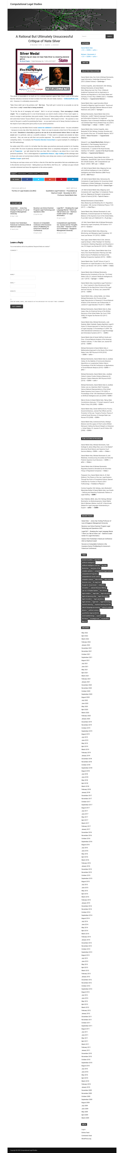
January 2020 (86, 719)
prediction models (33, 173)
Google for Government (89, 585)
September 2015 (87, 878)
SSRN (101, 125)
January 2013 (86, 977)
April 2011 (85, 1041)
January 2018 (86, 792)
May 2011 (85, 1038)
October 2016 (86, 838)
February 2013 (86, 973)
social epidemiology (88, 616)
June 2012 (85, 998)
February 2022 (86, 642)
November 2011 (87, 1020)
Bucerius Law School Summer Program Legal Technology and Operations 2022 (44, 210)
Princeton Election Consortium (44, 140)
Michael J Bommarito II (88, 54)
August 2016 (86, 845)
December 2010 (87, 1053)
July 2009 (85, 1105)
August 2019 (86, 734)
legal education (105, 593)
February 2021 (86, 679)
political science (22, 173)
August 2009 (86, 1102)
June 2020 (85, 703)
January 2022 (86, 645)
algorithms (97, 560)
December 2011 (87, 1016)
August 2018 (86, 771)
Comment (56, 45)
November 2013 (87, 946)
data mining (98, 579)
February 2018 (86, 789)
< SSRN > (89, 50)
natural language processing (91, 607)
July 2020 (85, 700)
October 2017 (86, 802)
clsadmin (47, 45)
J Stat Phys (90, 207)
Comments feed (87, 1135)
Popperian (18, 151)
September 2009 (87, 1099)
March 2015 (85, 897)
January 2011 (86, 1050)
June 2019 (85, 740)
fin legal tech (97, 582)
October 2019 (86, 728)
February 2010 (86, 1084)
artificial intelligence (88, 562)
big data (104, 565)
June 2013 (85, 961)
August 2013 (86, 955)
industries (101, 585)
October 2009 (86, 1096)
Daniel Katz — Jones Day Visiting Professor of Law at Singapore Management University (19, 210)
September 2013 (87, 952)
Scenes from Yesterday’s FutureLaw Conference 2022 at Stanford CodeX (20, 225)
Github (95, 125)
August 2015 (86, 881)
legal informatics (103, 596)
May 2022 (85, 633)
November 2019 (87, 725)
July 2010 (85, 1069)
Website (13, 291)
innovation (85, 588)
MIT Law (94, 164)
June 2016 (85, 851)
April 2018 (85, 783)
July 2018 (85, 774)
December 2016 (87, 832)
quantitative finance (47, 153)
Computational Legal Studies (26, 4)
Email (12, 282)
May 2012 (85, 1001)
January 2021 (86, 682)
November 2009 (87, 1093)
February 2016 (86, 863)
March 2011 (85, 1044)
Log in (83, 1129)
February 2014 (86, 937)
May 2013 (85, 964)
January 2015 (86, 903)
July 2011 (85, 1032)
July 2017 (85, 811)
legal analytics (86, 593)
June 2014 (85, 924)
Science (89, 227)
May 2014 (85, 927)
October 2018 (86, 765)
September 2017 (87, 805)
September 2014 (87, 915)
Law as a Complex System (90, 590)
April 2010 (85, 1078)
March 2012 (85, 1007)
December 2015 (87, 869)
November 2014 (87, 909)
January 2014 (86, 940)
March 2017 (85, 823)
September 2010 (87, 1063)
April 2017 (85, 820)
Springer (99, 110)
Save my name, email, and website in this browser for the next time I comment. (37, 301)
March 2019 (85, 749)
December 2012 (87, 980)
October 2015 (86, 875)
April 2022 (85, 636)
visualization (105, 618)
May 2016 (85, 854)
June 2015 (85, 887)
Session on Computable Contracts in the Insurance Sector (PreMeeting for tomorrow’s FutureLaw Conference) (42, 226)
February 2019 (86, 752)
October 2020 (86, 691)
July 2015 (85, 884)
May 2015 (85, 891)
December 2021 (87, 648)
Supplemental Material (97, 99)
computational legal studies (103, 571)
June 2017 (85, 814)
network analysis (107, 607)
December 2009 (87, 1090)
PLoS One (108, 218)
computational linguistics (90, 574)
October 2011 (86, 1023)
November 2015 (87, 872)
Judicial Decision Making (98, 588)
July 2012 (85, 995)
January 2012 (86, 1013)
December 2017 (87, 795)
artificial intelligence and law (91, 565)
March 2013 (85, 970)
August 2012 (86, 992)
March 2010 (85, 1081)
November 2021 (87, 651)
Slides (111, 266)
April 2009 (85, 1115)
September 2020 (87, 694)
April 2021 (85, 673)
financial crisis (86, 582)
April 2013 (85, 967)
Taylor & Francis (103, 196)
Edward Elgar (86, 125)
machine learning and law (103, 604)
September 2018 (87, 768)
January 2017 (86, 829)
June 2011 (85, 1035)
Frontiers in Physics (97, 484)
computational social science (91, 576)
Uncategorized (43, 173)
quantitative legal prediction (90, 613)
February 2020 (86, 716)
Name (12, 274)
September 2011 (87, 1026)
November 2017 (87, 798)
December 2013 (87, 943)
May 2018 (85, 780)
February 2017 (86, 826)
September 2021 (87, 657)
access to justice (87, 560)
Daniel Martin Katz (87, 48)
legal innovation (87, 599)
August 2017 (86, 808)
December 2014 (87, 906)
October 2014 (86, 912)
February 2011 (86, 1047)
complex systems (87, 571)
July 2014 (85, 921)
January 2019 (86, 755)
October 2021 (86, 654)
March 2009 (85, 1118)
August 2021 (86, 660)
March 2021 (85, 676)
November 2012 (87, 983)
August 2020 (86, 697)
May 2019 (85, 743)
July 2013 (85, 958)
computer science (87, 579)
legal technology (105, 602)
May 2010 (85, 1075)
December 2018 (87, 759)
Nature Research (92, 136)
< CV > (83, 50)
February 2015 (86, 900)
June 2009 (85, 1109)
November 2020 (87, 688)
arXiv (107, 125)
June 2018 (85, 777)
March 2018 (85, 786)
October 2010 (86, 1059)
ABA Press (90, 175)
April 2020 (85, 709)
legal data (96, 593)
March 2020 (85, 712)
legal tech (95, 602)
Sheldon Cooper (15, 158)
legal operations (99, 599)
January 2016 (86, 866)
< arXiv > (94, 50)
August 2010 (86, 1066)
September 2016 (87, 841)
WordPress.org (86, 1139)
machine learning (87, 604)
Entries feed (85, 1132)
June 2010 (85, 1072)
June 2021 (85, 666)
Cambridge (100, 81)
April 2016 (85, 857)
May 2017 (85, 817)
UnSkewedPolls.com (71, 99)
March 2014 (85, 934)
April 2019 (85, 746)
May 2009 (85, 1112)
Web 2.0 (84, 621)
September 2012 (87, 989)
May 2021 (85, 670)
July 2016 (85, 848)
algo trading (59, 153)
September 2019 (87, 731)
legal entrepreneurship (89, 596)
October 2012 (86, 986)
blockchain (85, 568)
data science (108, 579)
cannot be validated (44, 128)
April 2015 (85, 894)
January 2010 (86, 1087)
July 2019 (85, 737)
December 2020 (87, 685)
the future (85, 618)
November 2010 (87, 1056)
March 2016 (85, 860)
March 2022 (85, 639)
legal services (86, 602)
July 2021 (85, 663)
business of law (95, 568)
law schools (103, 590)
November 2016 (87, 835)
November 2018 (87, 762)
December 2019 (87, 722)
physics (84, 610)
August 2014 (86, 918)
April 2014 (85, 930)
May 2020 (85, 706)
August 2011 (86, 1029)
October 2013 (86, 949)
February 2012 (86, 1010)
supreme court (100, 616)
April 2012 (85, 1004)
